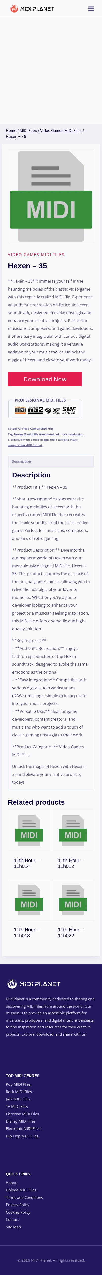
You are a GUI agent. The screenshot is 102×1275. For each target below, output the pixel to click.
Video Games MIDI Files (36, 254)
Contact (12, 1219)
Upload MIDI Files (21, 1189)
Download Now (45, 379)
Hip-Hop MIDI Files (22, 1135)
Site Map (13, 1226)
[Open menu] (91, 8)
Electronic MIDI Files (23, 1128)
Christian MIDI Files (22, 1113)
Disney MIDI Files (20, 1121)
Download (32, 865)
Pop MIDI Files (18, 1084)
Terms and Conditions (24, 1197)
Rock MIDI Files (19, 1091)
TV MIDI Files (17, 1106)
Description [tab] (21, 461)
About (11, 1182)
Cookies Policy (18, 1212)
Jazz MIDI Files (18, 1099)
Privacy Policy (17, 1204)
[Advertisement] (51, 70)
